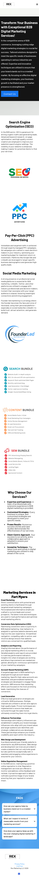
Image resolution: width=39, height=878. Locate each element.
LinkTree (19, 866)
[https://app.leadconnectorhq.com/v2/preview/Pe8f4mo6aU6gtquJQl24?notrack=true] (19, 857)
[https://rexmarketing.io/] (9, 4)
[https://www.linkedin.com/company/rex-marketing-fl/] (19, 873)
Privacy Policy (19, 864)
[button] (37, 4)
